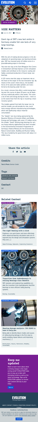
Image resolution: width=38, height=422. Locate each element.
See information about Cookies (27, 415)
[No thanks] (36, 415)
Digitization (15, 244)
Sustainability (11, 294)
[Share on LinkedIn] (21, 152)
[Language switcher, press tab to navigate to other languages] (30, 2)
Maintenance (19, 344)
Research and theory (8, 178)
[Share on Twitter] (17, 152)
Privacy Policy (30, 405)
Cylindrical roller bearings (9, 175)
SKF (2, 188)
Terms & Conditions (19, 405)
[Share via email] (25, 152)
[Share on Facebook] (13, 152)
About (4, 405)
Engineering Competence (26, 244)
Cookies (19, 407)
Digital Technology (7, 244)
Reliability (26, 344)
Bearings (5, 294)
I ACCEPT (19, 419)
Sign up (11, 387)
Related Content (8, 48)
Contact (9, 405)
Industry (13, 344)
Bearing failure (6, 344)
